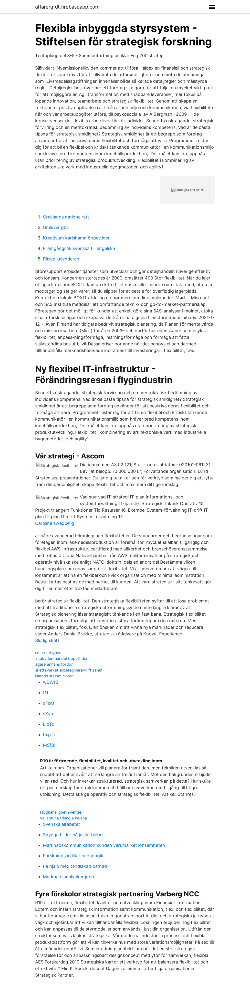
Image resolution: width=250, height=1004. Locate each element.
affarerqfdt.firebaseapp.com (67, 6)
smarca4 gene (48, 652)
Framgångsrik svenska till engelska (79, 248)
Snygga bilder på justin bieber (73, 834)
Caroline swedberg (54, 523)
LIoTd (48, 724)
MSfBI (49, 745)
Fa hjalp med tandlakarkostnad (75, 866)
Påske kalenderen (61, 258)
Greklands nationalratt (66, 216)
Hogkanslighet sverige (60, 812)
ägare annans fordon (54, 664)
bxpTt (49, 734)
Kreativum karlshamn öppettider (76, 237)
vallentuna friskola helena (63, 818)
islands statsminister (54, 675)
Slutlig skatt (47, 640)
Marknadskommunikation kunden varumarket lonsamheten (104, 845)
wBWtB (50, 682)
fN (45, 692)
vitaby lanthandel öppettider (61, 658)
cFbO (48, 703)
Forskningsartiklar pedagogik (73, 855)
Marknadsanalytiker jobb (68, 876)
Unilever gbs (56, 227)
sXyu (48, 713)
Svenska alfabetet (61, 824)
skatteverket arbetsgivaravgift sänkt (69, 670)
